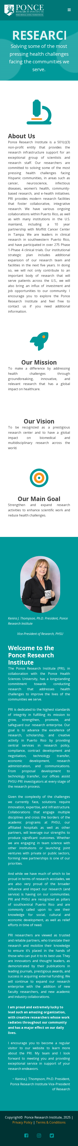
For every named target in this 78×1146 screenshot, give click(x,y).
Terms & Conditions (51, 1122)
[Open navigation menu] (69, 10)
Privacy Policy (22, 1122)
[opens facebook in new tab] (26, 1135)
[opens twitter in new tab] (51, 1135)
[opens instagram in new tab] (39, 1135)
